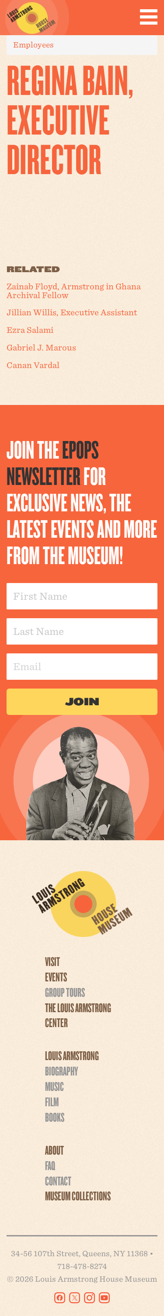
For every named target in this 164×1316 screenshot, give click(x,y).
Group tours (65, 992)
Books (54, 1117)
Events (56, 976)
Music (54, 1086)
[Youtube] (104, 1297)
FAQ (50, 1165)
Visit (52, 961)
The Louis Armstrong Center (78, 1015)
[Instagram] (89, 1297)
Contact (58, 1180)
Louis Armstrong (72, 1055)
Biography (61, 1071)
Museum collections (78, 1195)
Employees (33, 44)
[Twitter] (74, 1297)
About (54, 1150)
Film (52, 1101)
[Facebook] (59, 1297)
